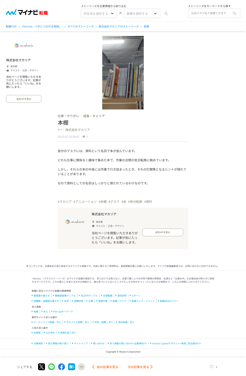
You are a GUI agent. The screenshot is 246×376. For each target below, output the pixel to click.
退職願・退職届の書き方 (46, 300)
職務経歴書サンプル (65, 295)
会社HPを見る (23, 98)
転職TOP (11, 26)
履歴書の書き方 (42, 295)
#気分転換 (135, 201)
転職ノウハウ (119, 300)
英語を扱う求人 (68, 332)
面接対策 (102, 300)
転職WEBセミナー (169, 300)
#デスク (114, 201)
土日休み (50, 332)
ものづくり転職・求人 (77, 322)
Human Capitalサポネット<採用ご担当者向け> (176, 343)
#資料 (148, 201)
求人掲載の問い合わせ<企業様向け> (128, 343)
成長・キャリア (94, 116)
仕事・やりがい (68, 116)
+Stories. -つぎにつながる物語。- (42, 26)
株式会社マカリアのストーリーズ (119, 26)
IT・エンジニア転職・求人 (47, 322)
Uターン (136, 295)
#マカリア (65, 201)
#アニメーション (85, 201)
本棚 (146, 26)
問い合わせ (99, 343)
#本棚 (103, 201)
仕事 (90, 300)
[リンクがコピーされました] (81, 366)
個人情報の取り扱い (58, 343)
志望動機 (107, 295)
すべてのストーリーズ (80, 26)
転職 (36, 311)
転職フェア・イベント (143, 300)
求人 (45, 311)
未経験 (37, 332)
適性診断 (122, 295)
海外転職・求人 (126, 322)
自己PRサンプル (89, 295)
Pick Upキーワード (63, 311)
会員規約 (38, 343)
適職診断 (78, 300)
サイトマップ (81, 343)
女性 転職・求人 (104, 322)
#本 (123, 201)
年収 (66, 300)
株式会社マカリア (18, 60)
